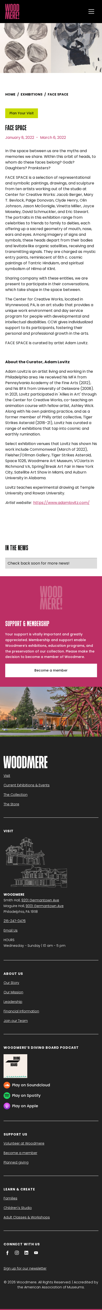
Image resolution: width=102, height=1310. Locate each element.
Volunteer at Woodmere (24, 1143)
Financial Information (21, 1011)
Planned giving (16, 1162)
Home (10, 94)
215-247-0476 (15, 920)
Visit (7, 776)
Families (10, 1198)
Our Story (11, 983)
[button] (91, 11)
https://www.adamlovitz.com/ (61, 502)
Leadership (13, 1002)
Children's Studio (18, 1208)
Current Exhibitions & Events (27, 785)
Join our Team (16, 1021)
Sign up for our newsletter (25, 1268)
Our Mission (13, 992)
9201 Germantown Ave (40, 900)
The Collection (16, 795)
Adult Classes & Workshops (27, 1217)
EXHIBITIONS (31, 94)
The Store (11, 804)
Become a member (51, 670)
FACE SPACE (58, 94)
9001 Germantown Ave (45, 906)
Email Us (11, 930)
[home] (44, 11)
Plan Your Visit (21, 113)
